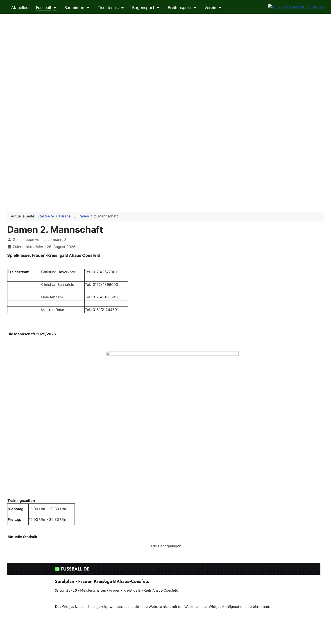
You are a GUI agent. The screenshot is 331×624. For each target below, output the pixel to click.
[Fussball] (54, 8)
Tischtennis (108, 7)
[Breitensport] (194, 8)
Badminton (74, 7)
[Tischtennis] (121, 8)
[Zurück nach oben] (323, 615)
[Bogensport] (157, 8)
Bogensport (143, 7)
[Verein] (219, 8)
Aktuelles (19, 7)
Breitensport (179, 7)
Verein (210, 7)
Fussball (43, 7)
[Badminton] (87, 8)
